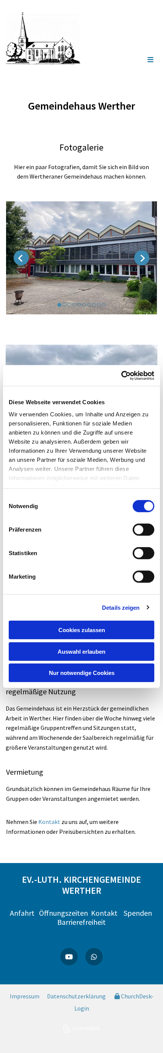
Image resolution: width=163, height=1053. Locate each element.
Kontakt (49, 821)
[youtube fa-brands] (69, 956)
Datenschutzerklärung (76, 996)
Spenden (138, 913)
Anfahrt (22, 913)
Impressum (24, 996)
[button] (136, 60)
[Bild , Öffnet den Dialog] (81, 258)
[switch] (143, 530)
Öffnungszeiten (65, 913)
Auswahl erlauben (81, 651)
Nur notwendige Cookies (81, 673)
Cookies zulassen (81, 630)
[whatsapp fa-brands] (94, 956)
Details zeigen (120, 607)
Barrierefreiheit (81, 922)
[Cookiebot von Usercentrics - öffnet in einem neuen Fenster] (121, 375)
